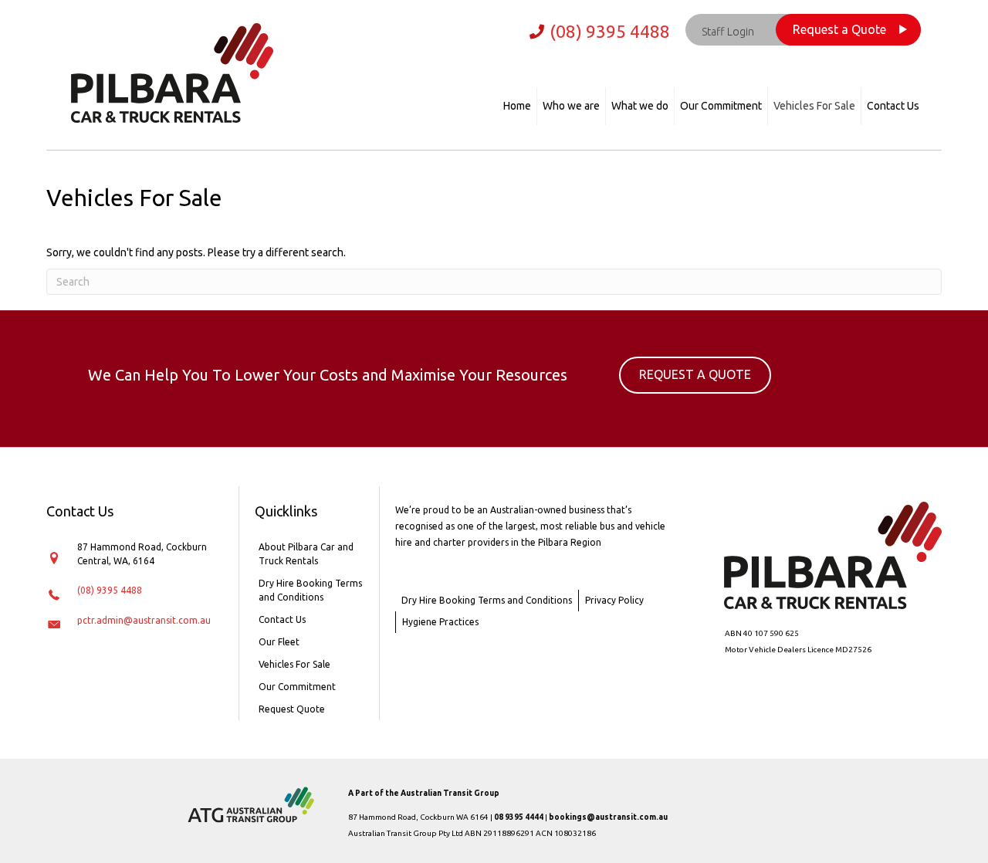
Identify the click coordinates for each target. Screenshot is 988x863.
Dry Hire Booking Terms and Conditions (310, 590)
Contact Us (893, 106)
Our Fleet (279, 642)
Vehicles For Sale (814, 106)
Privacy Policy (614, 600)
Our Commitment (721, 106)
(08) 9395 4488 (610, 31)
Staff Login (728, 31)
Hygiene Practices (440, 622)
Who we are (571, 106)
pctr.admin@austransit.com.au (144, 620)
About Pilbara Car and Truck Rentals (306, 554)
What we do (639, 106)
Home (517, 106)
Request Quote (292, 709)
